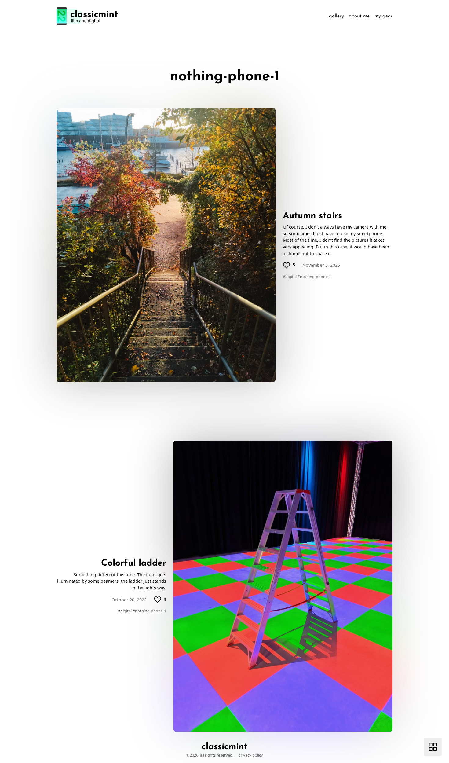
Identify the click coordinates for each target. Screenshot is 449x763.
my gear (383, 16)
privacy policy (250, 755)
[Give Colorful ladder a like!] (157, 599)
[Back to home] (87, 16)
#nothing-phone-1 (314, 276)
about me (359, 16)
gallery (336, 16)
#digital (290, 276)
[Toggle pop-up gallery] (433, 747)
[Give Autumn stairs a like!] (286, 265)
